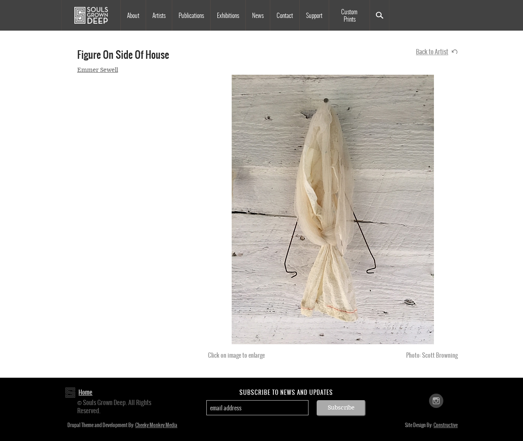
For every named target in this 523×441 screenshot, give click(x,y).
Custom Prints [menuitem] (349, 15)
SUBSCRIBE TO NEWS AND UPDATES (286, 392)
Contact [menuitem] (285, 15)
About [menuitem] (133, 15)
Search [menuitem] (379, 15)
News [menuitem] (258, 15)
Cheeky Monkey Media (156, 425)
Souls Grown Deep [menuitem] (91, 15)
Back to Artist (432, 51)
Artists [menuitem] (158, 15)
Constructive (446, 425)
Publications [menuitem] (191, 15)
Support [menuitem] (314, 15)
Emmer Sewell (97, 70)
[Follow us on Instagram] (436, 400)
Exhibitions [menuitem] (228, 15)
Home (85, 392)
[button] (333, 209)
